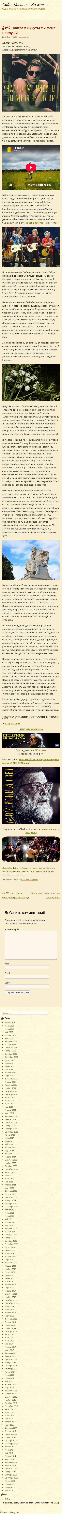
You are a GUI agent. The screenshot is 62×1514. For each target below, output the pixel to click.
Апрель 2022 (10, 1184)
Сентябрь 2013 (11, 1477)
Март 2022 (9, 1188)
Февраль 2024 (11, 1116)
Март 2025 (9, 1075)
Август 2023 (10, 1135)
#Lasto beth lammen (16, 875)
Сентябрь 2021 (11, 1206)
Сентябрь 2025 (11, 1057)
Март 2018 (9, 1315)
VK (42, 753)
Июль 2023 (9, 1138)
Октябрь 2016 (11, 1365)
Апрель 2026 (10, 1035)
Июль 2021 (9, 1213)
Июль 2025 (9, 1063)
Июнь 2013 (9, 1487)
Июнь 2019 (9, 1278)
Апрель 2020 (10, 1256)
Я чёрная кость (12, 723)
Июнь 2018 (9, 1309)
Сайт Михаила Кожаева (25, 4)
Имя (7, 963)
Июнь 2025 (9, 1066)
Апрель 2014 (10, 1456)
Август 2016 (10, 1372)
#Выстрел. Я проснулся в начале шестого (29, 868)
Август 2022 (10, 1172)
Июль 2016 (9, 1375)
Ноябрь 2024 (10, 1088)
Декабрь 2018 (11, 1294)
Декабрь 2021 (11, 1197)
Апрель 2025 (10, 1072)
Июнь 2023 (9, 1141)
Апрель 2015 (10, 1421)
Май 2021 (9, 1219)
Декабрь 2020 (11, 1234)
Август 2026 (10, 1022)
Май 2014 (9, 1453)
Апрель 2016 (10, 1384)
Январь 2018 (10, 1322)
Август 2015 (10, 1409)
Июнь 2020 (9, 1253)
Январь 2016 (10, 1393)
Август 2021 (10, 1209)
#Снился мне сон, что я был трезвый (28, 871)
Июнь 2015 (9, 1415)
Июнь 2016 (9, 1378)
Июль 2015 (9, 1412)
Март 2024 (9, 1113)
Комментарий (12, 929)
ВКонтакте (40, 750)
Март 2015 (9, 1425)
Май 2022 (9, 1181)
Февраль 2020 (11, 1262)
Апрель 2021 (10, 1222)
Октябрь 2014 (11, 1440)
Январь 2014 (10, 1465)
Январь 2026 (10, 1044)
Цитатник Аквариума (29, 879)
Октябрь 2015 (11, 1403)
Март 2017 (9, 1350)
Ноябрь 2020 (10, 1237)
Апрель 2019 (10, 1284)
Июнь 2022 (9, 1178)
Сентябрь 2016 (11, 1368)
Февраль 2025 (11, 1078)
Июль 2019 (9, 1275)
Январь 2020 (10, 1266)
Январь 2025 (10, 1082)
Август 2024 (10, 1097)
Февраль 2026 (11, 1041)
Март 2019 (9, 1287)
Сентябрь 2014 (11, 1443)
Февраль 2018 (11, 1319)
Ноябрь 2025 (10, 1050)
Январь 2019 (10, 1291)
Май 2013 (9, 1490)
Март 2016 (9, 1387)
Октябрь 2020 (11, 1241)
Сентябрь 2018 (11, 1303)
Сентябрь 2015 (11, 1406)
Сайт (7, 982)
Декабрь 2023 (11, 1122)
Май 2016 (9, 1381)
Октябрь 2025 (11, 1054)
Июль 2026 (9, 1025)
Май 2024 (9, 1107)
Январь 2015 (10, 1431)
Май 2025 (9, 1069)
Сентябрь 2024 (11, 1094)
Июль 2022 (9, 1175)
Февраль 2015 (11, 1428)
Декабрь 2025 (11, 1047)
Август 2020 (10, 1247)
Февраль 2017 (11, 1353)
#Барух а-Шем (7, 868)
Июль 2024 (9, 1100)
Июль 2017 (9, 1337)
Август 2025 (10, 1060)
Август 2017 (10, 1334)
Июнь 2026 (9, 1029)
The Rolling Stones (33, 222)
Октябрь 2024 (11, 1091)
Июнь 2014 (9, 1450)
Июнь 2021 (9, 1216)
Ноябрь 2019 (10, 1269)
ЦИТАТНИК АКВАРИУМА (31, 729)
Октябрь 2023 (11, 1128)
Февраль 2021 (11, 1228)
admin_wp (25, 37)
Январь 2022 (10, 1194)
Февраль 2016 (11, 1390)
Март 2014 (9, 1459)
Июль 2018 (9, 1306)
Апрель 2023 (10, 1147)
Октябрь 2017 (11, 1331)
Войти (7, 1499)
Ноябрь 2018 (10, 1297)
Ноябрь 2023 (10, 1125)
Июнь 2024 (9, 1103)
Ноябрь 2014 (10, 1437)
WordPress (23, 1503)
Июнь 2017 (9, 1340)
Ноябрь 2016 (10, 1362)
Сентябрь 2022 (11, 1169)
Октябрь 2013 (11, 1474)
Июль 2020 (9, 1250)
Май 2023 (9, 1144)
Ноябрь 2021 (10, 1200)
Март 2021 (9, 1225)
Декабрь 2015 (11, 1397)
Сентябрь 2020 (11, 1244)
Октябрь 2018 (11, 1300)
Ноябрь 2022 (10, 1163)
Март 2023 (9, 1150)
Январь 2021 (10, 1231)
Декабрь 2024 (11, 1085)
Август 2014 (10, 1446)
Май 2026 (9, 1032)
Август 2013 (10, 1481)
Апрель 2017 (10, 1347)
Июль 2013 (9, 1484)
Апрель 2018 (10, 1312)
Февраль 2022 (11, 1191)
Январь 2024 (10, 1119)
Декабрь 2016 (11, 1359)
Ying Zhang (54, 1503)
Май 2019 (9, 1281)
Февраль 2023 (11, 1153)
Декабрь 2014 (11, 1434)
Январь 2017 (10, 1356)
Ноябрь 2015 (10, 1400)
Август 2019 (10, 1272)
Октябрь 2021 (11, 1203)
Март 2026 (9, 1038)
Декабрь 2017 (11, 1325)
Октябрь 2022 (11, 1166)
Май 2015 (9, 1418)
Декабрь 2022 (11, 1160)
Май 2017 (9, 1343)
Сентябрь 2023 (11, 1132)
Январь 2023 (10, 1156)
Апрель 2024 (10, 1110)
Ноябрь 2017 (10, 1328)
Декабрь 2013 (11, 1468)
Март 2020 (9, 1259)
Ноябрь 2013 (10, 1471)
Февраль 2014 (11, 1462)
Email (7, 973)
